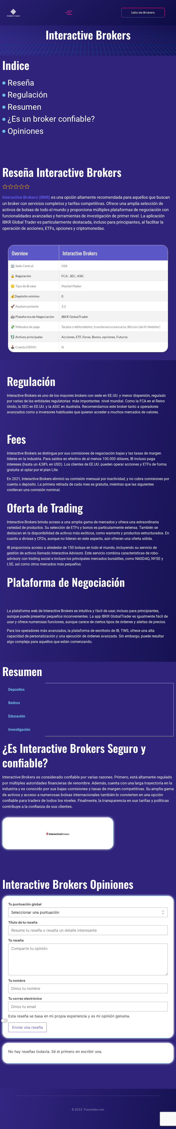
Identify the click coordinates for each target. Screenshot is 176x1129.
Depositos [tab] (16, 689)
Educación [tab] (16, 716)
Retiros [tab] (14, 703)
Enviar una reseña (27, 1027)
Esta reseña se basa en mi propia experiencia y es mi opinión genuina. (69, 1016)
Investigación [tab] (19, 729)
